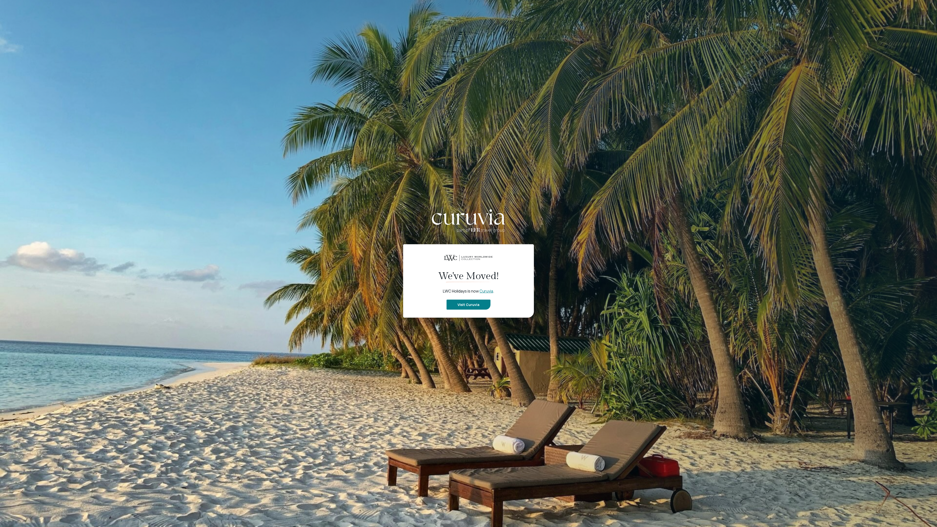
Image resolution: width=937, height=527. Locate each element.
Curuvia (486, 291)
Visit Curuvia (468, 304)
